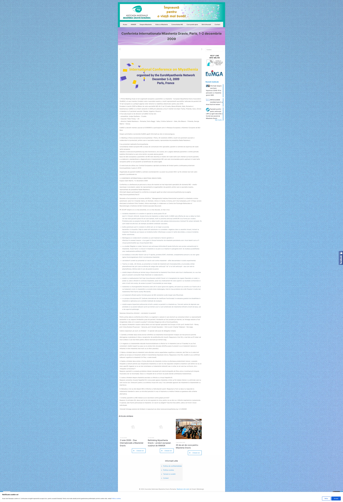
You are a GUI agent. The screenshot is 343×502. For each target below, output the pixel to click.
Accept (336, 498)
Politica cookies (116, 498)
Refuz (326, 498)
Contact (166, 478)
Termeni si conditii (169, 474)
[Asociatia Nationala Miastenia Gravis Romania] (171, 12)
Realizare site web (183, 489)
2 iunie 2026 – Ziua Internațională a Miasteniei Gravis (131, 443)
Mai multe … (219, 120)
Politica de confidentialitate (172, 466)
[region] (171, 497)
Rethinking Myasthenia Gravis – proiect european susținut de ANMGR (159, 443)
